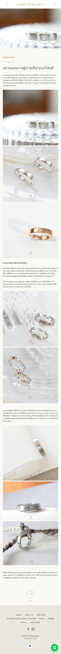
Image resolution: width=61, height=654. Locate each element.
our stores (35, 622)
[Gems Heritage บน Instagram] (32, 629)
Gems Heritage (34, 636)
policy (24, 622)
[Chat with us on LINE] (54, 647)
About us (29, 615)
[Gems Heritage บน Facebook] (28, 629)
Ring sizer (41, 615)
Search (19, 615)
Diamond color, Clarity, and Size (21, 618)
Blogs (42, 618)
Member (51, 618)
